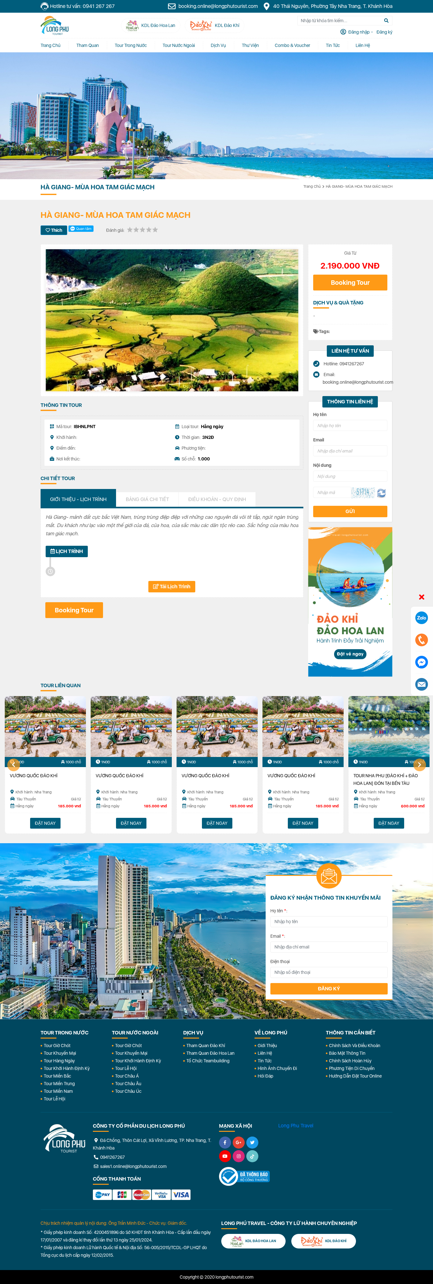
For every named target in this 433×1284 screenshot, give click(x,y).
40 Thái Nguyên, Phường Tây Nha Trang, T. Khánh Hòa (332, 6)
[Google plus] (239, 1143)
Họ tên (319, 414)
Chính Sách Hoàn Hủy (350, 1060)
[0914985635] (421, 684)
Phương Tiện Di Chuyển (352, 1068)
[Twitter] (252, 1143)
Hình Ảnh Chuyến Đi (277, 1068)
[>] (419, 765)
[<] (13, 765)
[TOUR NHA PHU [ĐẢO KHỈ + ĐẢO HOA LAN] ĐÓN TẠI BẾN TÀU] (389, 726)
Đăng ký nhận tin (59, 879)
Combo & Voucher (292, 45)
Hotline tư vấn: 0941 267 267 (82, 6)
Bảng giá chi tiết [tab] (147, 499)
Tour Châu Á (127, 1076)
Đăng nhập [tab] (358, 32)
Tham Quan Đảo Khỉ (205, 1045)
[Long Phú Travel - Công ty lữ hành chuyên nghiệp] (64, 1138)
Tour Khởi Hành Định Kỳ (67, 1068)
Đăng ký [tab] (384, 32)
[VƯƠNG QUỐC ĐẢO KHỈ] (45, 726)
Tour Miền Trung (59, 1083)
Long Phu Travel (295, 1126)
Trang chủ (51, 45)
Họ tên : (279, 910)
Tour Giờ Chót (57, 1045)
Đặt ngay (45, 823)
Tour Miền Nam (58, 1091)
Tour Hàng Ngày (59, 1060)
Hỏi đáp (265, 1076)
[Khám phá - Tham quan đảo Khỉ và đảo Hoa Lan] (350, 602)
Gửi (350, 511)
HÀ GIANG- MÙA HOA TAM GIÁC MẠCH (359, 186)
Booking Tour (350, 282)
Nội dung (322, 465)
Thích (56, 230)
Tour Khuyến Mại (60, 1053)
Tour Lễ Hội (54, 1098)
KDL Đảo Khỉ (335, 1241)
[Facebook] (225, 1143)
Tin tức (333, 45)
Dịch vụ (218, 45)
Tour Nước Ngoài (179, 45)
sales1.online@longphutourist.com (133, 1166)
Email (318, 439)
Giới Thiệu (267, 1045)
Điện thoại (280, 961)
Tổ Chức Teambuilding (207, 1060)
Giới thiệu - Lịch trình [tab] (78, 499)
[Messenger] (421, 662)
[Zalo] (421, 618)
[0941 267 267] (421, 640)
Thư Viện (250, 45)
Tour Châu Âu (128, 1083)
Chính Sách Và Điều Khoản (354, 1045)
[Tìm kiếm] (386, 20)
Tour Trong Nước (131, 45)
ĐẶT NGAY (388, 823)
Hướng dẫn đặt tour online (355, 1076)
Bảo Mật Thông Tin (347, 1053)
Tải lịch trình (175, 586)
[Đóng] (421, 597)
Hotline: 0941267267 (343, 363)
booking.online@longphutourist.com (217, 6)
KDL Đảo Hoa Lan (260, 1241)
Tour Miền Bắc (57, 1076)
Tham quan (87, 45)
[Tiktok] (252, 1156)
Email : (277, 936)
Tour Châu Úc (128, 1091)
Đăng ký (329, 989)
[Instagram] (239, 1156)
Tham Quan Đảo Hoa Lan (210, 1053)
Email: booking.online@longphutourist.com (355, 378)
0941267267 (112, 1157)
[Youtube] (225, 1156)
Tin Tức (265, 1060)
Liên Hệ (363, 45)
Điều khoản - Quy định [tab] (217, 499)
